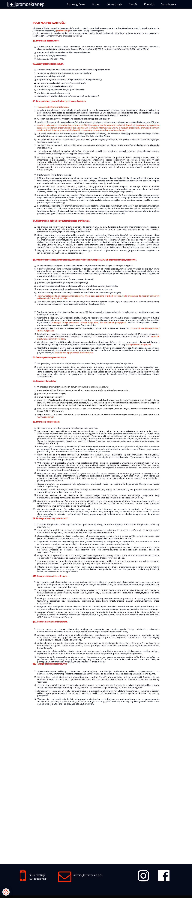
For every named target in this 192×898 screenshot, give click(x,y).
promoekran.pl (63, 31)
